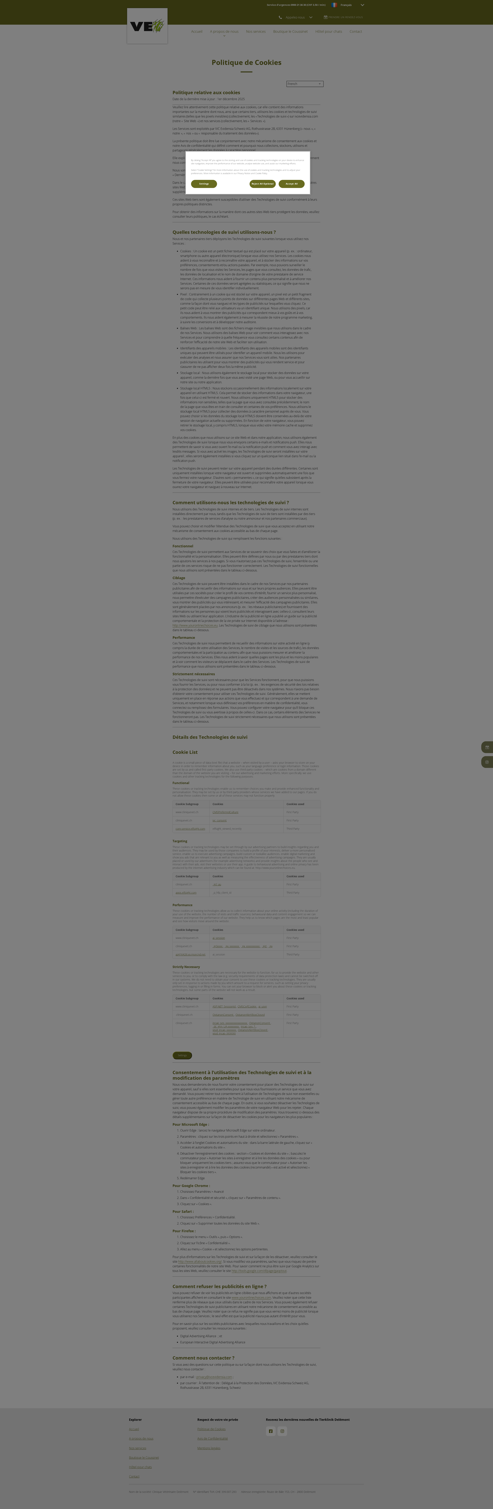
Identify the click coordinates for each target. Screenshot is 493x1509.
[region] (247, 173)
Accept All (292, 183)
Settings (204, 183)
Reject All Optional (263, 183)
